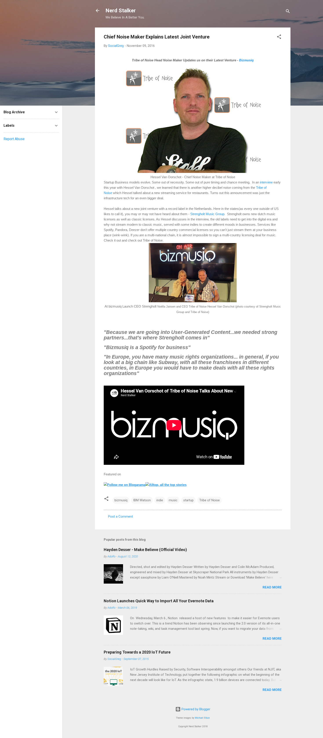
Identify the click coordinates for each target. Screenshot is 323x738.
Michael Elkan (202, 717)
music (173, 500)
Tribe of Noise (209, 500)
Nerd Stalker (120, 10)
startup (188, 500)
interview (266, 182)
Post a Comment (120, 516)
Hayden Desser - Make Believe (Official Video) (145, 549)
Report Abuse (14, 139)
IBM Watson (142, 500)
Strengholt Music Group (207, 214)
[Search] (287, 12)
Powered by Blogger (195, 709)
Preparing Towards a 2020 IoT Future (137, 652)
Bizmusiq (246, 60)
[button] (279, 37)
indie (159, 500)
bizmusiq (120, 500)
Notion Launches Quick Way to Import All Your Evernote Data (159, 601)
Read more (272, 587)
